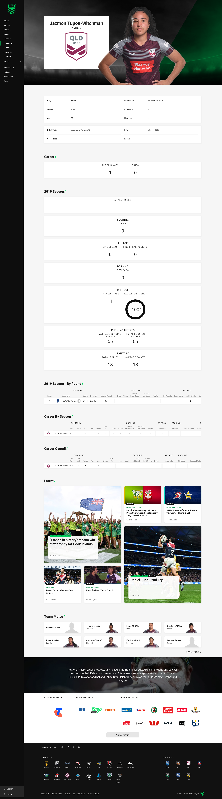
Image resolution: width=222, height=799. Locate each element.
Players (8, 43)
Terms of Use (45, 794)
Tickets (7, 72)
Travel (7, 30)
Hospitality (8, 76)
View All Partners (123, 735)
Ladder (7, 39)
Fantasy (8, 52)
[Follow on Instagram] (79, 747)
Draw (6, 34)
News (6, 21)
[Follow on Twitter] (74, 747)
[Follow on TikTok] (62, 747)
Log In (9, 794)
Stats (7, 48)
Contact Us (81, 794)
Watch (7, 25)
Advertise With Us (93, 794)
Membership (9, 68)
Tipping (8, 57)
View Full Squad (192, 652)
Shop (6, 81)
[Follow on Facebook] (68, 747)
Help (73, 794)
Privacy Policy (57, 794)
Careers (67, 794)
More (6, 61)
